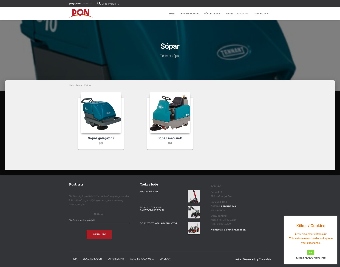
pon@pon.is (229, 205)
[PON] (81, 13)
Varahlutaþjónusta (237, 13)
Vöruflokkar (212, 13)
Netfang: (99, 214)
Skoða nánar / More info (311, 257)
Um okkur (260, 13)
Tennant (80, 85)
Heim (172, 13)
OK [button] (310, 252)
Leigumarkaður (189, 13)
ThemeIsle (265, 259)
